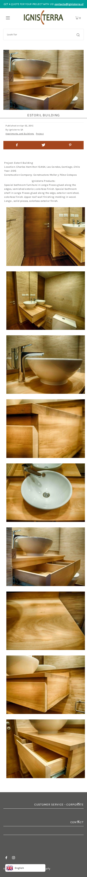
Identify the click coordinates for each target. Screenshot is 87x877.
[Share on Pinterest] (70, 145)
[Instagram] (13, 858)
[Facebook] (6, 858)
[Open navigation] (12, 17)
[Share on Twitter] (43, 145)
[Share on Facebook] (16, 145)
